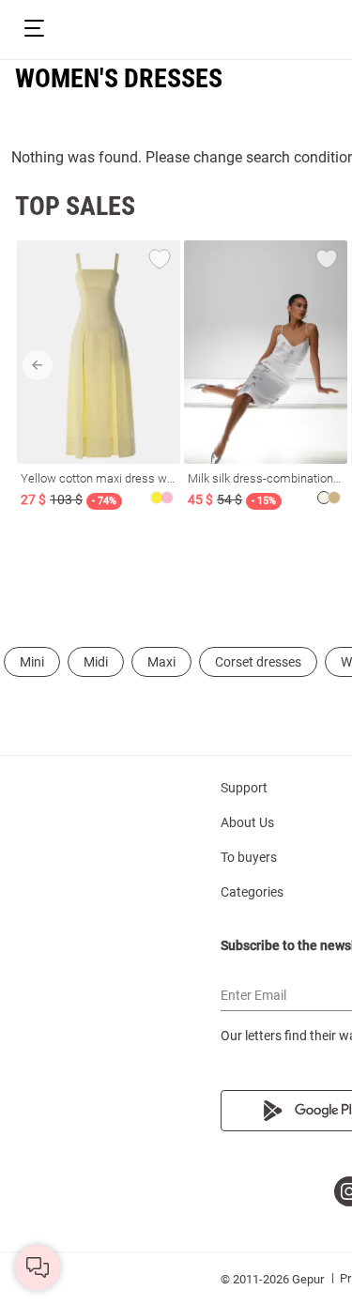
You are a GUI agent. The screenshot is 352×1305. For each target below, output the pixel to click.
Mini (32, 661)
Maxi (161, 661)
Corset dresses (258, 661)
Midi (96, 661)
